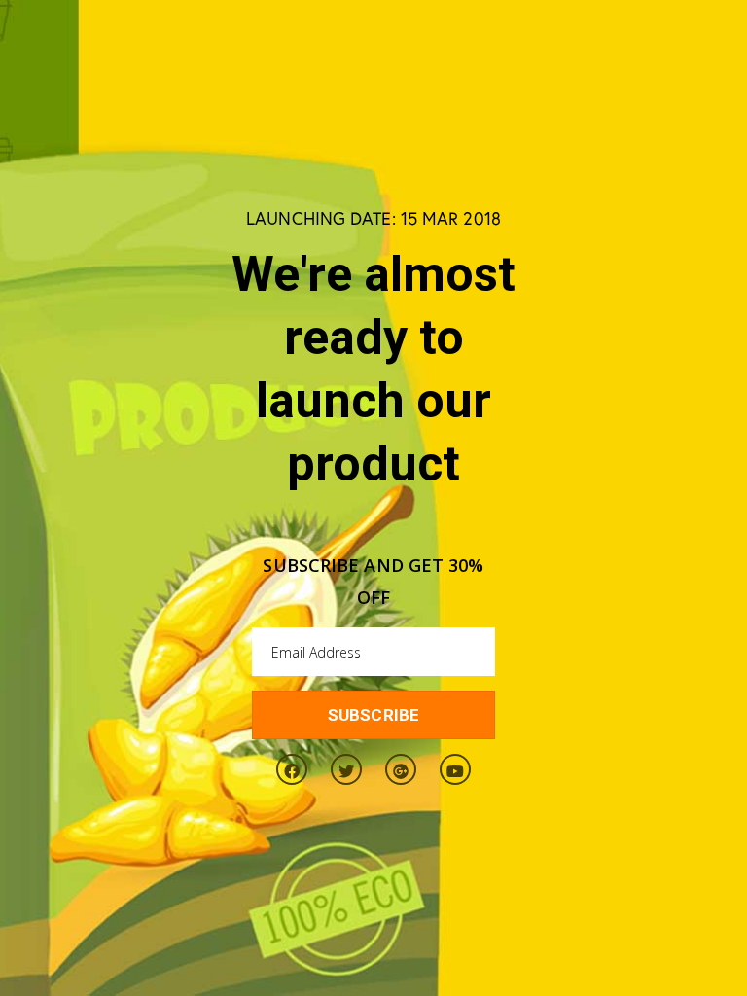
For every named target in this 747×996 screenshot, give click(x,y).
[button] (373, 715)
